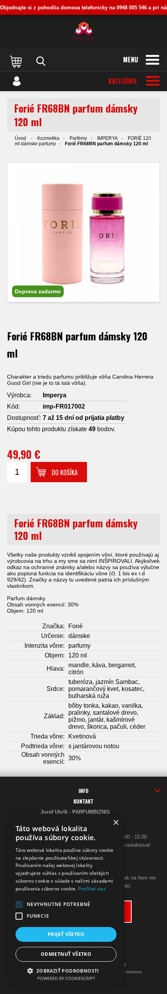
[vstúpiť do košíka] (16, 61)
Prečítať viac (92, 888)
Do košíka (65, 472)
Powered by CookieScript (66, 978)
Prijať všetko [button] (66, 934)
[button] (19, 904)
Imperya (54, 395)
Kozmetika (48, 138)
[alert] (66, 900)
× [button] (115, 823)
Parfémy (78, 138)
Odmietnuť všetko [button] (66, 954)
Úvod (20, 138)
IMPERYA (107, 138)
